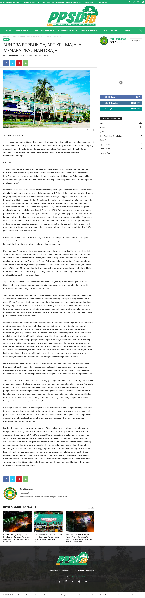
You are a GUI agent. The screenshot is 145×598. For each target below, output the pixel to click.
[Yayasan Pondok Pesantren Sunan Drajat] (72, 15)
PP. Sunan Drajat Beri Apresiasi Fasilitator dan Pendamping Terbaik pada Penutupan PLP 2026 (48, 538)
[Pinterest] (19, 63)
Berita (14, 37)
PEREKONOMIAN (66, 30)
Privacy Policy (101, 2)
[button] (140, 30)
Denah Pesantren (73, 2)
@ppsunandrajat (118, 39)
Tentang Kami (30, 2)
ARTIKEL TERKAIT (12, 507)
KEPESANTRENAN (43, 30)
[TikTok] (134, 2)
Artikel (102, 127)
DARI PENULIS (28, 507)
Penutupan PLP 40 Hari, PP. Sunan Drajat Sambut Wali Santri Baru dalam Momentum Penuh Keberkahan (79, 538)
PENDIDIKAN (22, 30)
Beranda (6, 37)
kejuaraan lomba (106, 144)
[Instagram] (129, 2)
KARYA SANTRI (111, 30)
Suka (138, 97)
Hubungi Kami (44, 2)
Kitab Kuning (105, 149)
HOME (8, 30)
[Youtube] (142, 2)
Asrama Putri (105, 153)
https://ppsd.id (24, 493)
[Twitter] (12, 63)
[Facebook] (125, 2)
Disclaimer (88, 2)
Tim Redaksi (13, 55)
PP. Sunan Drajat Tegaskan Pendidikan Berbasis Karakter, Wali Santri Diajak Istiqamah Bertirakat (16, 538)
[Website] (138, 2)
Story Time (104, 140)
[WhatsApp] (25, 63)
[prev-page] (89, 507)
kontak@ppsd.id (78, 576)
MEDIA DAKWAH (89, 30)
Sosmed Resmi (58, 2)
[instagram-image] (107, 54)
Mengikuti (136, 41)
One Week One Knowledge (111, 136)
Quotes (102, 132)
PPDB (127, 30)
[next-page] (92, 507)
